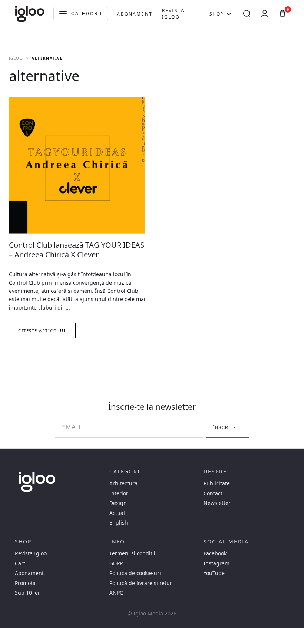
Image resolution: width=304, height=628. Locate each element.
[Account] (264, 13)
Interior (118, 493)
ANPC (116, 592)
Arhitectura (123, 483)
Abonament (134, 14)
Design (118, 503)
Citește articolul (42, 330)
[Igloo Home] (29, 13)
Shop (216, 14)
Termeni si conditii (132, 553)
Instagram (216, 563)
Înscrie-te (227, 427)
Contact (213, 493)
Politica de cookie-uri (135, 573)
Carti (21, 563)
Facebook (215, 553)
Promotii (25, 583)
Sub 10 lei (27, 592)
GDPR (116, 563)
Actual (117, 513)
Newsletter (217, 503)
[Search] (247, 13)
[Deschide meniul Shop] (229, 14)
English (118, 522)
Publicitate (217, 483)
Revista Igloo (173, 13)
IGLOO (16, 58)
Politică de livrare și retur (140, 583)
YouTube (214, 573)
